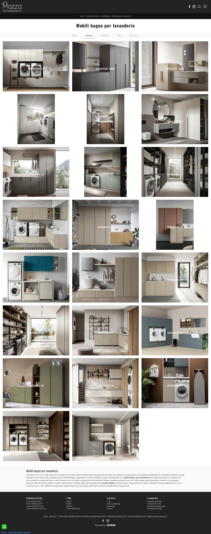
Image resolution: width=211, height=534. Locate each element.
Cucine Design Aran (34, 501)
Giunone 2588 (175, 68)
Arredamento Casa (92, 16)
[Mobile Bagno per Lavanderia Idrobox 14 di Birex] (36, 225)
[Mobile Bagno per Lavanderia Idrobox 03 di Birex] (175, 383)
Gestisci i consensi (23, 532)
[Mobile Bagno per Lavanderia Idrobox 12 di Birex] (175, 225)
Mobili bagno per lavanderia (121, 16)
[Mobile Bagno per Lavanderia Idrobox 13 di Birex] (105, 225)
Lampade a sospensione (156, 506)
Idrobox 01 (36, 438)
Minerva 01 (175, 174)
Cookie (10, 532)
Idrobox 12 (175, 227)
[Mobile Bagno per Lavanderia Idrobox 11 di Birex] (36, 277)
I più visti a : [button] (134, 35)
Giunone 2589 (105, 68)
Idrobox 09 (175, 280)
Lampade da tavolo (154, 501)
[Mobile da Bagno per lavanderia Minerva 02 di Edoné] (36, 66)
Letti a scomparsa (113, 504)
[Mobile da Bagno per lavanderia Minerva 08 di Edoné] (105, 119)
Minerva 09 (36, 121)
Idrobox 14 (36, 227)
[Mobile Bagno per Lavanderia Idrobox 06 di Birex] (175, 330)
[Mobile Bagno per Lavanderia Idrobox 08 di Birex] (36, 330)
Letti (108, 501)
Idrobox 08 (36, 332)
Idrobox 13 (105, 227)
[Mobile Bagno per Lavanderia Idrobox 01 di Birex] (36, 436)
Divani (69, 501)
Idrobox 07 (105, 332)
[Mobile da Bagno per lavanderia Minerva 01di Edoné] (175, 172)
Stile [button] (119, 35)
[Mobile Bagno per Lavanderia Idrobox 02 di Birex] (105, 436)
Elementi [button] (89, 35)
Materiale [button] (105, 35)
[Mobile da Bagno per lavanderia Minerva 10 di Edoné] (36, 172)
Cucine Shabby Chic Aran (36, 508)
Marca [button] (74, 35)
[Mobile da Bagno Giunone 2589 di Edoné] (105, 66)
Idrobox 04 (105, 385)
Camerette (111, 506)
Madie (69, 504)
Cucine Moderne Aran (34, 504)
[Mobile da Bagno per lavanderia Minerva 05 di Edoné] (105, 172)
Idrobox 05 (36, 385)
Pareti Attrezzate (73, 508)
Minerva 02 (36, 68)
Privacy (3, 532)
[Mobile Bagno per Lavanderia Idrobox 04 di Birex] (105, 383)
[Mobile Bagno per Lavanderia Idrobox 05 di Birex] (36, 383)
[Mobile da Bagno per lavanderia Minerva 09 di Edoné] (36, 119)
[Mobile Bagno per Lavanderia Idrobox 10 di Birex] (105, 277)
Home (82, 16)
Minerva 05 (105, 174)
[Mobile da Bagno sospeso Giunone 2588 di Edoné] (175, 66)
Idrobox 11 (36, 280)
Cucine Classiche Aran (34, 506)
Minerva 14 (175, 121)
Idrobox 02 (105, 438)
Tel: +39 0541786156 (132, 516)
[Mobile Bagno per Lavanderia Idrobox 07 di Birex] (105, 330)
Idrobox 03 (175, 385)
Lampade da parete (154, 508)
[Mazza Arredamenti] (11, 6)
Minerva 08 (105, 121)
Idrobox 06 (175, 332)
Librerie (69, 506)
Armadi (110, 508)
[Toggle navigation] (205, 6)
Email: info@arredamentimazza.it (154, 516)
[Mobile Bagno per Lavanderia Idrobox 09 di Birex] (175, 277)
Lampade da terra (154, 504)
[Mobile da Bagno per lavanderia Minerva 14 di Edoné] (175, 119)
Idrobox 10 (105, 280)
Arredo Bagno (105, 16)
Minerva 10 (36, 174)
